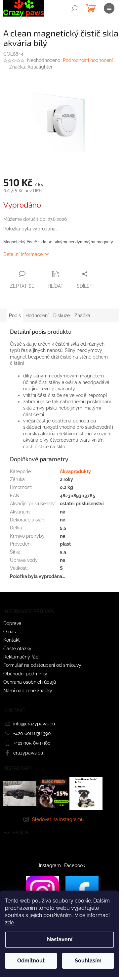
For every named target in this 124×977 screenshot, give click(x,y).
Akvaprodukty (75, 471)
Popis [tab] (15, 315)
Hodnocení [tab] (37, 315)
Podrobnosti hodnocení (88, 60)
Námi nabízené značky (27, 690)
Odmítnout (31, 960)
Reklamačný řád (21, 656)
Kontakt (11, 640)
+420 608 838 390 (32, 733)
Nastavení (59, 939)
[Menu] (109, 8)
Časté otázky (17, 648)
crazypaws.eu (28, 753)
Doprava (12, 623)
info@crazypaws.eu (34, 723)
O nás (9, 631)
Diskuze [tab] (61, 315)
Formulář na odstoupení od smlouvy (42, 665)
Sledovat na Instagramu (58, 819)
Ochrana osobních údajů (29, 682)
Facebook (74, 865)
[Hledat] (74, 8)
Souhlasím (88, 960)
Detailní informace (23, 254)
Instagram (50, 865)
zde (9, 922)
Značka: (31, 67)
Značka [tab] (82, 315)
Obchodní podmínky (25, 673)
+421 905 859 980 (32, 743)
